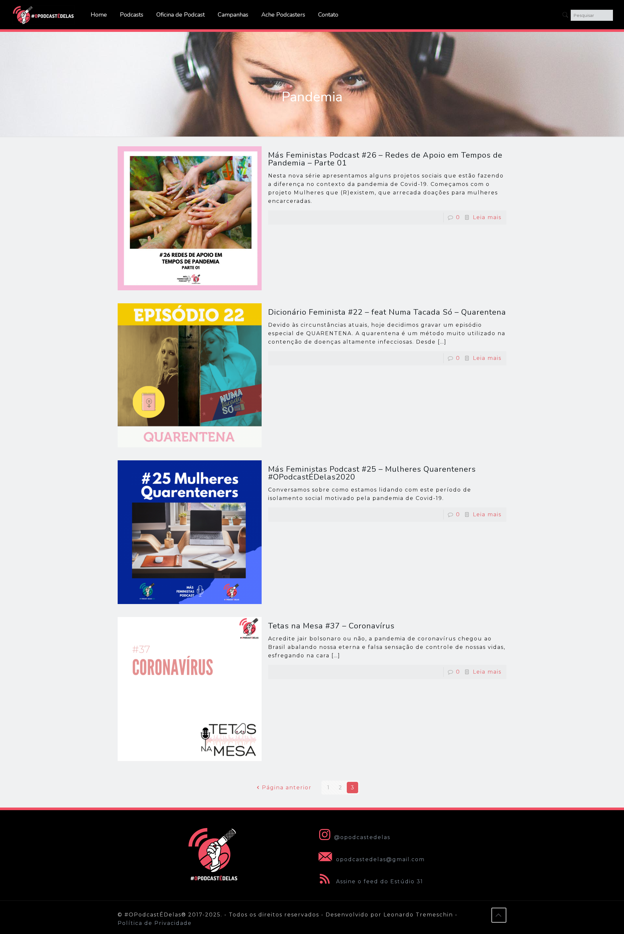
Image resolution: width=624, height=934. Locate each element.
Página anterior (287, 787)
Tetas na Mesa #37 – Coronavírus (331, 626)
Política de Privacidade (155, 923)
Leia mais (487, 217)
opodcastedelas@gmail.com (379, 859)
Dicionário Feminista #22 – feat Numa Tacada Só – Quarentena (387, 312)
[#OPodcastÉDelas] (43, 14)
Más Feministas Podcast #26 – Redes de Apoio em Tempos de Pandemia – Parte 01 (385, 159)
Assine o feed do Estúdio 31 (378, 881)
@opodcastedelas (362, 837)
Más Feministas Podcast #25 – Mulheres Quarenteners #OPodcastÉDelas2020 (372, 473)
